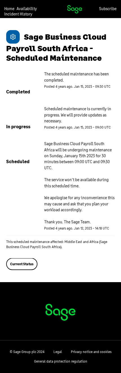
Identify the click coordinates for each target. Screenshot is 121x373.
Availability (27, 8)
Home (9, 8)
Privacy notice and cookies (91, 352)
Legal (57, 352)
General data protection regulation (60, 361)
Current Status (21, 264)
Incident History (18, 14)
